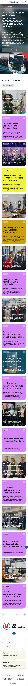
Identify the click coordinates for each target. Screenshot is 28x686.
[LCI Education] (14, 2)
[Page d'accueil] (14, 629)
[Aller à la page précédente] (24, 614)
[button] (14, 102)
